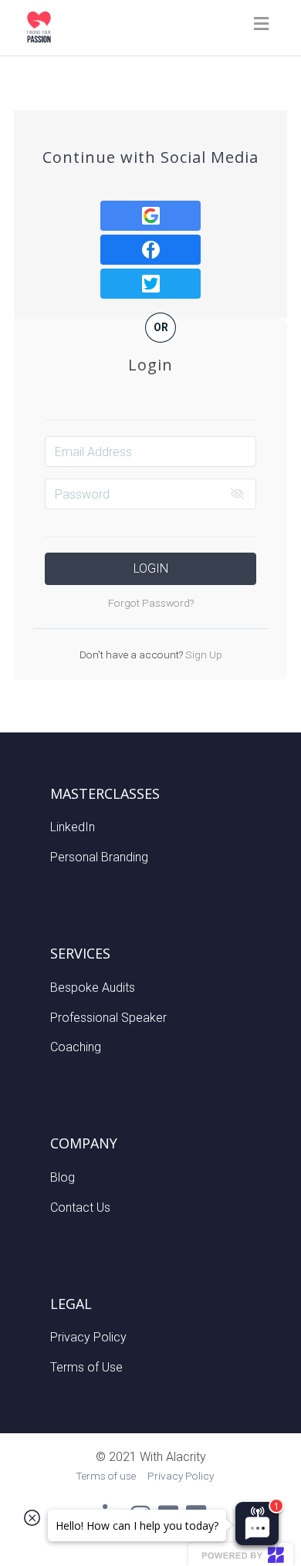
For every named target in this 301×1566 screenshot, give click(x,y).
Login (151, 568)
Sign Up (202, 654)
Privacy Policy (88, 1337)
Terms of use (106, 1476)
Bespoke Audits (92, 987)
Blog (62, 1177)
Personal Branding (99, 857)
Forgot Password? (151, 603)
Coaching (75, 1047)
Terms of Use (86, 1367)
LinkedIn (72, 827)
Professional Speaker (108, 1017)
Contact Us (80, 1207)
